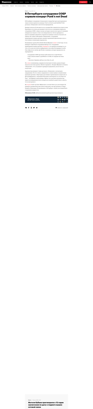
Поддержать (83, 2)
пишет (55, 42)
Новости (16, 2)
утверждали (45, 46)
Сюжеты (21, 2)
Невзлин (12, 5)
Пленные (51, 5)
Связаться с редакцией (62, 107)
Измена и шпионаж (32, 5)
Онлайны (27, 2)
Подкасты (41, 2)
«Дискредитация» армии (42, 5)
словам (29, 63)
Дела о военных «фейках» (20, 5)
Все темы (58, 5)
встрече (29, 84)
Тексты (32, 2)
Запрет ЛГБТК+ (5, 5)
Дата (37, 2)
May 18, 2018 (50, 60)
